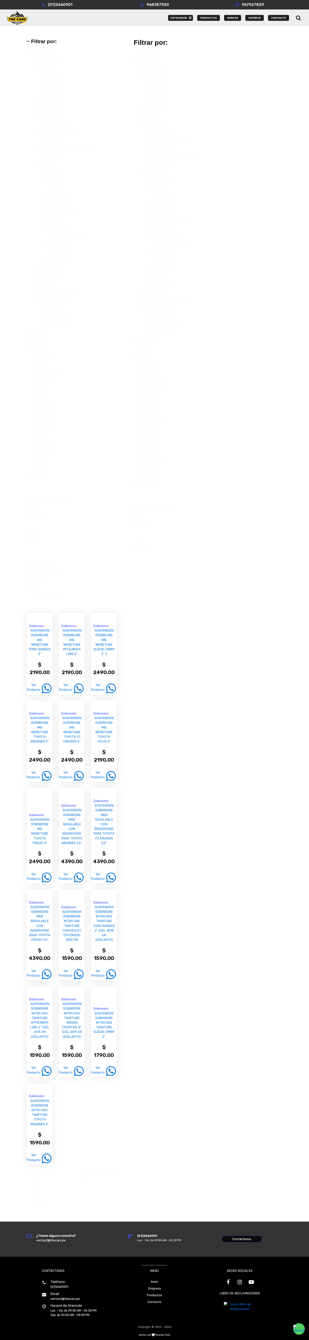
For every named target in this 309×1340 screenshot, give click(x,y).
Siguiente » (43, 1204)
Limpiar (33, 536)
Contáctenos (241, 1239)
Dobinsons (36, 626)
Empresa (154, 1288)
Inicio (154, 1282)
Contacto (154, 1302)
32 (37, 1195)
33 (37, 1199)
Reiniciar (34, 516)
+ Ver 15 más (37, 476)
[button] (64, 60)
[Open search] (298, 18)
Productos (154, 1295)
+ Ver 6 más (36, 329)
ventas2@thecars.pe (65, 1299)
